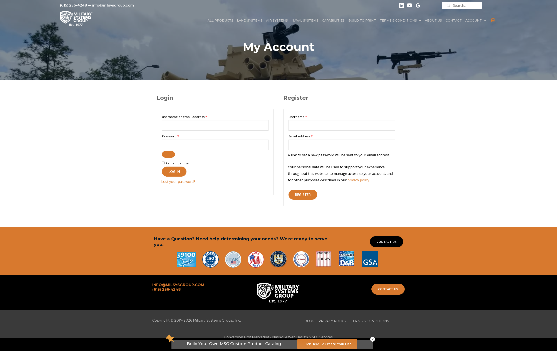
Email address (307, 136)
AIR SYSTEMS (277, 20)
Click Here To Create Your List (327, 344)
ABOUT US (433, 20)
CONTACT (454, 20)
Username (305, 117)
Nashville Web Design (290, 337)
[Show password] (168, 154)
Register (303, 194)
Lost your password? (178, 181)
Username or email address (191, 117)
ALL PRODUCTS (220, 20)
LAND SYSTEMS (249, 20)
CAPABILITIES (333, 20)
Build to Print (362, 20)
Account (473, 20)
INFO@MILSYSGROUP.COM (178, 285)
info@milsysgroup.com (113, 5)
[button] (420, 20)
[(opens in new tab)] (370, 258)
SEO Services (322, 337)
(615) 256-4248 (73, 5)
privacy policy (358, 180)
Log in (174, 171)
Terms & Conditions (398, 20)
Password (177, 136)
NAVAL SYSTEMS (305, 20)
